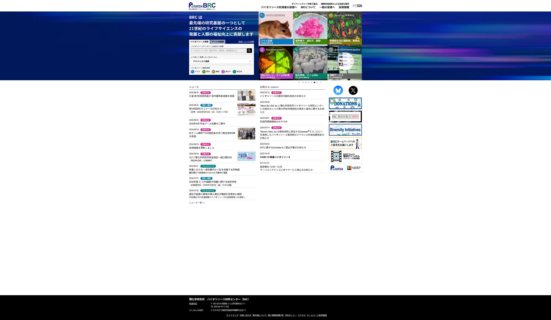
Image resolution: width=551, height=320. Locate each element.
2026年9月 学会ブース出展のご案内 (207, 123)
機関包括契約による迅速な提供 (335, 4)
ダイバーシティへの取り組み (305, 4)
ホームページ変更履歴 (317, 315)
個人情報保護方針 (276, 315)
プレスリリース (208, 166)
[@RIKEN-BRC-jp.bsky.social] (338, 95)
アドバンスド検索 (201, 61)
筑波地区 (193, 304)
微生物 (239, 72)
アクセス (302, 315)
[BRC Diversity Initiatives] (345, 135)
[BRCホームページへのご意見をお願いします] (345, 148)
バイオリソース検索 (199, 42)
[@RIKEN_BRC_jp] (353, 95)
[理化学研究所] (337, 171)
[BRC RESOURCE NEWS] (345, 122)
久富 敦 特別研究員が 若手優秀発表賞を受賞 (211, 96)
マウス (197, 72)
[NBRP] (354, 171)
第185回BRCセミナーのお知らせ (205, 108)
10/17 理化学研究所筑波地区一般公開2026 (210, 157)
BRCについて (308, 7)
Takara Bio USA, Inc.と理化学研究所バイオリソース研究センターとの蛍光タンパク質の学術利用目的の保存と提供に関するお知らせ (292, 109)
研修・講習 (206, 105)
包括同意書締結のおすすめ (274, 121)
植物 (208, 72)
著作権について (260, 315)
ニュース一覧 (195, 202)
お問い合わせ (245, 315)
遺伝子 (228, 72)
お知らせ (205, 93)
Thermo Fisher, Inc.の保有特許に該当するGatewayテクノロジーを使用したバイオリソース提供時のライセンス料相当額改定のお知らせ (292, 134)
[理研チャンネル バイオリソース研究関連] (345, 161)
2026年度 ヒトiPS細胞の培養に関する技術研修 (212, 182)
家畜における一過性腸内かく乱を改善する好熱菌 (214, 169)
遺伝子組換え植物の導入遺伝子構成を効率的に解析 (215, 194)
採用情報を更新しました (201, 148)
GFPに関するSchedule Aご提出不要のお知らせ (283, 147)
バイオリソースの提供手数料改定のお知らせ (283, 96)
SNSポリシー (291, 315)
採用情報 (344, 7)
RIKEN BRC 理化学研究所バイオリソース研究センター (202, 6)
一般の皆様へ (327, 7)
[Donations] (345, 109)
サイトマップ (232, 315)
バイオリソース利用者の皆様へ (279, 7)
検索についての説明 (246, 42)
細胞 (217, 72)
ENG (359, 5)
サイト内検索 (218, 42)
